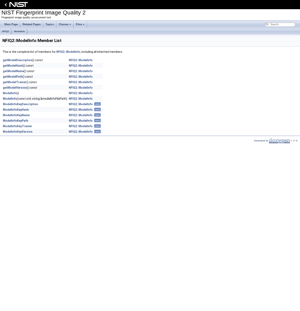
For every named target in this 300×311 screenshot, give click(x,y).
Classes (64, 24)
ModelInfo (19, 31)
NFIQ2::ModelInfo (68, 51)
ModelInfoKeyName (16, 115)
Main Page (11, 24)
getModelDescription (17, 60)
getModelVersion (15, 87)
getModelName (13, 71)
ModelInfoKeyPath (15, 120)
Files (79, 24)
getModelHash (13, 65)
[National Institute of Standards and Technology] (15, 5)
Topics (50, 24)
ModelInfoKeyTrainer (17, 126)
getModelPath (12, 76)
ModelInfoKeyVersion (17, 131)
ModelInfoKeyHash (16, 109)
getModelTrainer (14, 82)
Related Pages (32, 24)
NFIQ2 (5, 31)
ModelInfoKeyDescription (20, 104)
